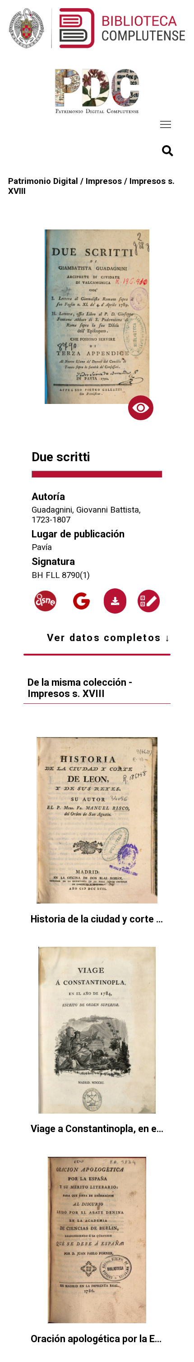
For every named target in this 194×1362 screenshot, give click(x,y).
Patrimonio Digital (43, 181)
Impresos (104, 181)
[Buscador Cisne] (46, 601)
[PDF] (115, 600)
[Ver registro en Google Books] (82, 601)
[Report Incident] (148, 601)
